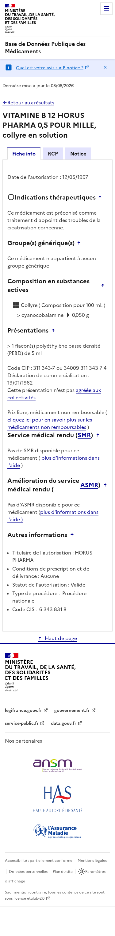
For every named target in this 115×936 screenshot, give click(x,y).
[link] (57, 47)
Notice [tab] (78, 153)
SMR (84, 435)
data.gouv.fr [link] (63, 723)
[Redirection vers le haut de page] (101, 197)
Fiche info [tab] (24, 153)
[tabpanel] (57, 395)
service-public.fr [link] (22, 723)
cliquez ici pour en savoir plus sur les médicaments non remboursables (49, 423)
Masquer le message (105, 67)
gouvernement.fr (72, 710)
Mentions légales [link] (92, 860)
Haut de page (61, 638)
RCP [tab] (53, 153)
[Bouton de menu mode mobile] (106, 8)
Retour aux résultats (30, 102)
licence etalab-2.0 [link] (28, 898)
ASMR (89, 485)
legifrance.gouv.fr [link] (23, 710)
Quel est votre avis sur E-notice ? (49, 68)
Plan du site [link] (63, 871)
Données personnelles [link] (28, 871)
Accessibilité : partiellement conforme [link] (38, 860)
